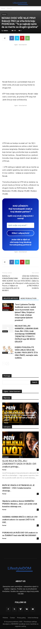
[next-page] (7, 363)
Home (3, 8)
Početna (5, 618)
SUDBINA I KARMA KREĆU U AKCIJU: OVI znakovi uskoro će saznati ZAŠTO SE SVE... (19, 519)
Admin (6, 30)
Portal (6, 423)
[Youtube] (33, 609)
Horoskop (5, 310)
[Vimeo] (20, 609)
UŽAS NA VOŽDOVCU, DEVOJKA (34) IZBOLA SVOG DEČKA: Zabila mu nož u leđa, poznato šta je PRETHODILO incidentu (29, 282)
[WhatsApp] (27, 38)
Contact (12, 618)
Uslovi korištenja (33, 618)
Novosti (9, 8)
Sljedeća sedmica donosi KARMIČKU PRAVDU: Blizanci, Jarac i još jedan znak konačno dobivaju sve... (19, 504)
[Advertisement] (20, 62)
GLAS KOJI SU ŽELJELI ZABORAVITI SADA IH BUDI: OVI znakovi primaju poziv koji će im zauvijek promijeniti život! (20, 416)
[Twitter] (17, 38)
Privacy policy (21, 618)
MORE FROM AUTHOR (28, 298)
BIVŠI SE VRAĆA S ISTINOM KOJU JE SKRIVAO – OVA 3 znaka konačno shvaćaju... (18, 488)
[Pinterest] (22, 38)
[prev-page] (3, 363)
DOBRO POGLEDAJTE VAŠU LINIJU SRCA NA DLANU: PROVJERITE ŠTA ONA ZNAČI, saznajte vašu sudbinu (26, 352)
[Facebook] (11, 38)
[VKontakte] (26, 609)
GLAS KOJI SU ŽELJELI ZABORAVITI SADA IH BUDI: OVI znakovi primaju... (19, 464)
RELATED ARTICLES (11, 298)
